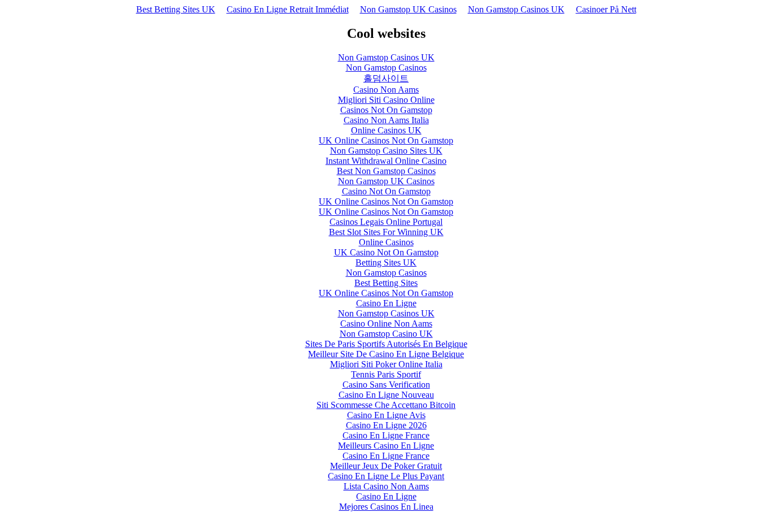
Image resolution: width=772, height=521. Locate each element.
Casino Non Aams (386, 89)
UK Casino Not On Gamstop (386, 252)
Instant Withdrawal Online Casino (386, 161)
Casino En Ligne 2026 (386, 425)
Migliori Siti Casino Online (386, 100)
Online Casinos (386, 242)
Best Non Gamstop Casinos (386, 171)
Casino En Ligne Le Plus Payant (386, 476)
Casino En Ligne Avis (386, 415)
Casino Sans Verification (386, 384)
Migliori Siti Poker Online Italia (386, 364)
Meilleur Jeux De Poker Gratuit (386, 466)
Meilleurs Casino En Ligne (386, 445)
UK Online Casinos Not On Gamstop (386, 140)
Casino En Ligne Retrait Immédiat (288, 9)
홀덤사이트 (386, 78)
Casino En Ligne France (386, 435)
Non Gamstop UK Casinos (408, 9)
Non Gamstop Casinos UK (516, 9)
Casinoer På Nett (606, 9)
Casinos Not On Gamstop (386, 110)
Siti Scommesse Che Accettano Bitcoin (386, 405)
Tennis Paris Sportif (386, 374)
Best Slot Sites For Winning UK (386, 232)
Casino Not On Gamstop (386, 191)
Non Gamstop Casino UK (386, 333)
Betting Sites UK (386, 262)
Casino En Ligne (386, 303)
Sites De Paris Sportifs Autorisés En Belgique (386, 344)
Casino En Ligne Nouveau (386, 395)
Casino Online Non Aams (386, 323)
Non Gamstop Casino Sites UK (386, 150)
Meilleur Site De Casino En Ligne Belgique (386, 354)
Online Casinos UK (386, 130)
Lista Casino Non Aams (386, 486)
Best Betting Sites (386, 283)
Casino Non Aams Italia (386, 120)
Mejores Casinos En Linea (386, 506)
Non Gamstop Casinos (386, 67)
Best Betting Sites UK (175, 9)
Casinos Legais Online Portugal (386, 222)
